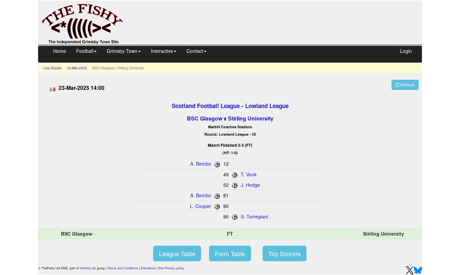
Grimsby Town (122, 50)
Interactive (162, 50)
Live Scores (52, 68)
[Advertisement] (278, 22)
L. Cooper (200, 206)
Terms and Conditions (122, 268)
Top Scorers (284, 253)
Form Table (230, 253)
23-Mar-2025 (77, 68)
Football (84, 50)
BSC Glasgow (204, 118)
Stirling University (250, 118)
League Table (177, 253)
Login (406, 50)
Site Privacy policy (171, 268)
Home (59, 50)
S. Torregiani (254, 216)
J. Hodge (250, 184)
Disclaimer (148, 268)
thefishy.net (88, 268)
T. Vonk (249, 174)
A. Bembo (200, 163)
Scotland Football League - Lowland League (230, 106)
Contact (195, 50)
